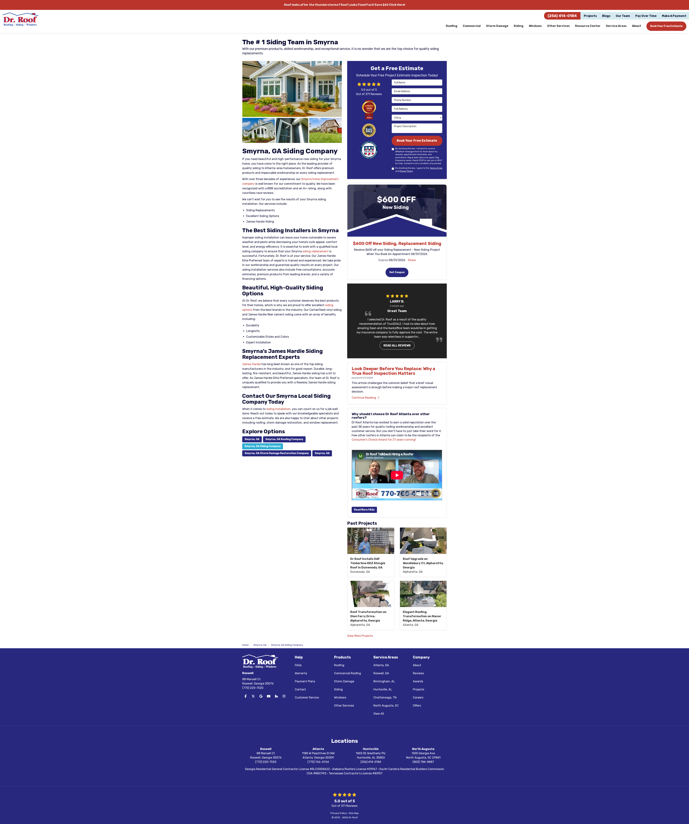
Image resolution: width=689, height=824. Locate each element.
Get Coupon (397, 272)
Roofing (339, 665)
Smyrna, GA (252, 439)
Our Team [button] (623, 16)
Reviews (418, 673)
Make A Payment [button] (674, 16)
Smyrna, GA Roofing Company (284, 439)
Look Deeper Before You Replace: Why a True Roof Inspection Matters (393, 371)
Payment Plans (305, 681)
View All (378, 713)
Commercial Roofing (347, 673)
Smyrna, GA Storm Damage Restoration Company (277, 453)
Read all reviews (397, 345)
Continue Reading (364, 397)
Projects (418, 689)
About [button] (636, 26)
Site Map (354, 813)
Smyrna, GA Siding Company (263, 446)
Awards (418, 681)
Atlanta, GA (381, 665)
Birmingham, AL (384, 681)
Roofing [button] (451, 26)
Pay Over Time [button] (646, 16)
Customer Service (307, 697)
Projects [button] (590, 16)
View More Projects (360, 636)
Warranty (301, 673)
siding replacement (316, 251)
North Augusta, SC (386, 705)
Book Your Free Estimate (666, 26)
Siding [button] (518, 26)
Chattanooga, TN (385, 697)
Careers (418, 697)
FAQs (298, 665)
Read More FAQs (364, 509)
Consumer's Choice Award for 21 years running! (384, 439)
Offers (417, 705)
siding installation (278, 409)
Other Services (344, 705)
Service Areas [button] (616, 26)
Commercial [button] (472, 26)
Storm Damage (344, 681)
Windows (340, 697)
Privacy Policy (406, 171)
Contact (300, 689)
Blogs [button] (606, 16)
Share (412, 260)
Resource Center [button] (588, 26)
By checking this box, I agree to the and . (418, 169)
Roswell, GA (381, 673)
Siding (338, 689)
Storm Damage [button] (497, 26)
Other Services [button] (558, 26)
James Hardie (251, 364)
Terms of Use (436, 168)
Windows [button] (535, 26)
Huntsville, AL (382, 689)
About (417, 665)
